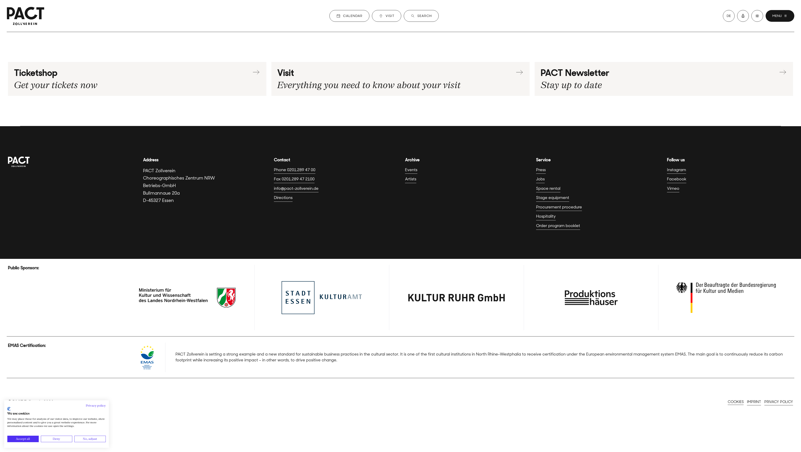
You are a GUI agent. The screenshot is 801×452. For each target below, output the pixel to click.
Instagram (676, 169)
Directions (283, 197)
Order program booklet (558, 225)
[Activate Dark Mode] (757, 16)
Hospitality (546, 216)
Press (541, 169)
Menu (777, 16)
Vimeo (673, 188)
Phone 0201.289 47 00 (294, 169)
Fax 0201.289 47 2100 (294, 179)
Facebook (676, 179)
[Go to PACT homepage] (25, 16)
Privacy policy (778, 401)
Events (411, 169)
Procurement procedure (559, 207)
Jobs (540, 179)
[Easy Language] (743, 16)
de (729, 16)
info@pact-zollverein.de (296, 188)
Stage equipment (552, 197)
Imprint (754, 401)
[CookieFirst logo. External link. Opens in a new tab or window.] (8, 409)
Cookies (736, 401)
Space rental (548, 188)
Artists (410, 179)
